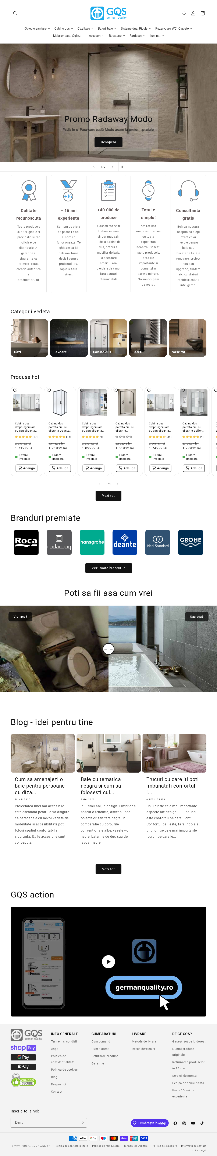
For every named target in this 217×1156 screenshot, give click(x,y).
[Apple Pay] (23, 1068)
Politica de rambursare (106, 1146)
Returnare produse (105, 1056)
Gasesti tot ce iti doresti (189, 1041)
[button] (15, 13)
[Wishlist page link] (184, 13)
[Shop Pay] (23, 1050)
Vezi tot (108, 496)
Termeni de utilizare (136, 1146)
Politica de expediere (164, 1146)
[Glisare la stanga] (99, 484)
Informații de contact (193, 1146)
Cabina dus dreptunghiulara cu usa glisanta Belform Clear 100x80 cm (159, 427)
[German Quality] (26, 1040)
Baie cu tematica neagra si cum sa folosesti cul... (101, 785)
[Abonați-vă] (82, 1123)
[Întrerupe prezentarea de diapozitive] (123, 166)
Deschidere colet (143, 1049)
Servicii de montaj (185, 1075)
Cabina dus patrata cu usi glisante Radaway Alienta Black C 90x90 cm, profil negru (126, 427)
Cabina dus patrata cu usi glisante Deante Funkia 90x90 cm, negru (59, 427)
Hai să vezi (108, 142)
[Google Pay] (23, 1059)
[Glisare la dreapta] (117, 484)
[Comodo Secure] (23, 1086)
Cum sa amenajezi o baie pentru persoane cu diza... (40, 785)
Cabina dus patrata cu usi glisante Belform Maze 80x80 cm (193, 427)
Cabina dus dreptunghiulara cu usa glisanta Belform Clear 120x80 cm (25, 427)
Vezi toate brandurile (108, 568)
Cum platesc (100, 1049)
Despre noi (58, 1084)
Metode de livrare (144, 1041)
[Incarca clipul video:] (108, 961)
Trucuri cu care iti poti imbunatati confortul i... (172, 785)
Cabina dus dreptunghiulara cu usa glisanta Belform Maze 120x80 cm (92, 427)
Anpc (54, 1049)
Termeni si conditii (64, 1041)
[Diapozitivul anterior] (94, 166)
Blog (54, 1077)
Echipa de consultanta (188, 1083)
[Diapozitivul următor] (112, 166)
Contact (57, 1091)
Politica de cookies (64, 1069)
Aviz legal (200, 1150)
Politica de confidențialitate (71, 1146)
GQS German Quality (34, 1146)
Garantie (98, 1063)
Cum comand (101, 1041)
